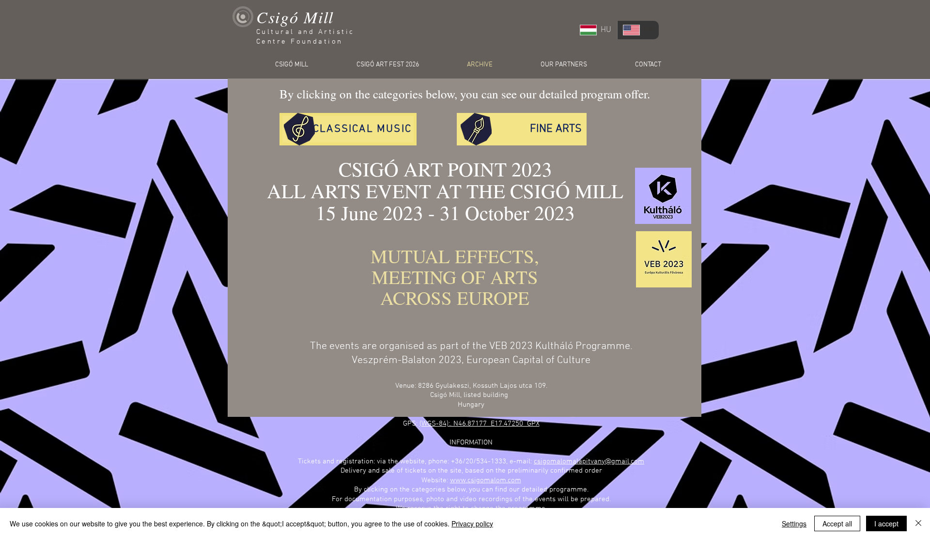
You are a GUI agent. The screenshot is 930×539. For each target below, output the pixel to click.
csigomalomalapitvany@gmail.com (589, 461)
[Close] (918, 523)
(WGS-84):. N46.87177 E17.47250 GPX (479, 423)
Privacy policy (472, 523)
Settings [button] (794, 523)
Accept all (837, 523)
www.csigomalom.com (485, 480)
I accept (886, 523)
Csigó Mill (295, 17)
